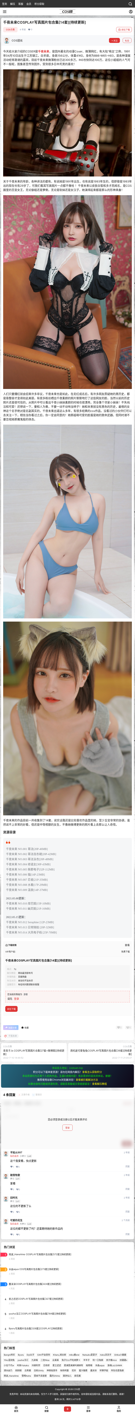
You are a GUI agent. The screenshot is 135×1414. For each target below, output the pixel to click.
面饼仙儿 (67, 1376)
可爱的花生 (16, 1220)
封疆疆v (123, 1360)
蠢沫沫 (93, 1370)
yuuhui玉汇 (23, 1360)
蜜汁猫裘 (83, 1370)
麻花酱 (77, 1376)
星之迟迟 (57, 1365)
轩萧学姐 (104, 1370)
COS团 (76, 1389)
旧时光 (14, 1197)
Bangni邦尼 (9, 1354)
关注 (115, 40)
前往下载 (125, 29)
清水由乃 (8, 1370)
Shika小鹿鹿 (120, 1354)
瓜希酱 (28, 1370)
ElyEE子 (30, 1354)
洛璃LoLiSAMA (114, 1365)
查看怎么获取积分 (92, 1071)
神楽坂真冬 (52, 1370)
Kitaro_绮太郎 (59, 1354)
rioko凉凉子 (105, 1354)
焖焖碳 (18, 1370)
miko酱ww (74, 1354)
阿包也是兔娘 (117, 1370)
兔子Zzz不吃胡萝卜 (71, 1360)
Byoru (21, 1354)
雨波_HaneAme (11, 1376)
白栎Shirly (39, 1370)
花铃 (74, 1370)
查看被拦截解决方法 (87, 1079)
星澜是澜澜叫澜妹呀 (73, 1365)
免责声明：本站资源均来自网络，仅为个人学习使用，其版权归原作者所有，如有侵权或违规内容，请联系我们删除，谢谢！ (67, 1394)
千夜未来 (43, 51)
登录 (16, 998)
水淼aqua (99, 1365)
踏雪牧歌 (15, 1175)
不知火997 (16, 1152)
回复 (128, 1166)
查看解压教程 (99, 1083)
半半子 (86, 1360)
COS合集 (10, 29)
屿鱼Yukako (23, 1365)
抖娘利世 (36, 1365)
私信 (127, 40)
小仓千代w (9, 1365)
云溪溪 (55, 1360)
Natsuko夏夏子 (89, 1354)
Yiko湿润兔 (9, 1360)
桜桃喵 (89, 1365)
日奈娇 (46, 1365)
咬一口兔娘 (98, 1360)
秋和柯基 (64, 1370)
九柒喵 (34, 1360)
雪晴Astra (26, 1376)
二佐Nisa (45, 1360)
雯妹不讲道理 (40, 1376)
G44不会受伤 (43, 1354)
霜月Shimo (55, 1376)
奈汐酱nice (111, 1360)
